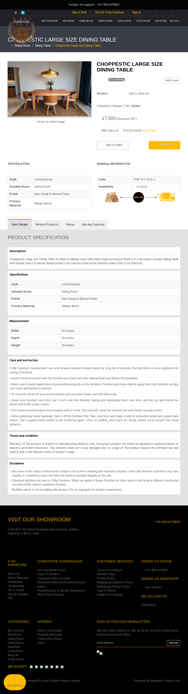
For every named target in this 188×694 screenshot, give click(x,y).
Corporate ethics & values (54, 578)
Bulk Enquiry (172, 80)
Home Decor (86, 21)
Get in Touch (16, 590)
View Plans (149, 130)
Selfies (135, 106)
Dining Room (105, 21)
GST (10, 598)
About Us (14, 573)
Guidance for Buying (109, 594)
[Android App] (16, 12)
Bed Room (68, 21)
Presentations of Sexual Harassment (61, 590)
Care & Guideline (18, 594)
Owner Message (18, 577)
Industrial (161, 21)
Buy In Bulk (79, 12)
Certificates (15, 582)
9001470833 (153, 587)
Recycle (174, 21)
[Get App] (101, 653)
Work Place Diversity (50, 594)
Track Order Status (49, 639)
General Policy (106, 574)
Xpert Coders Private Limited (61, 680)
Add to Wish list (138, 93)
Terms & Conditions (109, 570)
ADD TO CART (114, 145)
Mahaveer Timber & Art (165, 680)
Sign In (137, 12)
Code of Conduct (48, 574)
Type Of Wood (106, 590)
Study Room (143, 21)
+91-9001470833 (156, 570)
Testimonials (16, 586)
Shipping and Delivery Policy (115, 582)
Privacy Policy (106, 578)
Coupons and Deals (49, 634)
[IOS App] (22, 12)
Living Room (124, 21)
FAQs (40, 643)
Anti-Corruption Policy (51, 570)
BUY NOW (166, 145)
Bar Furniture (49, 21)
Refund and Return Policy (113, 586)
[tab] (20, 225)
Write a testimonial (49, 630)
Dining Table (43, 45)
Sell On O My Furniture (109, 12)
